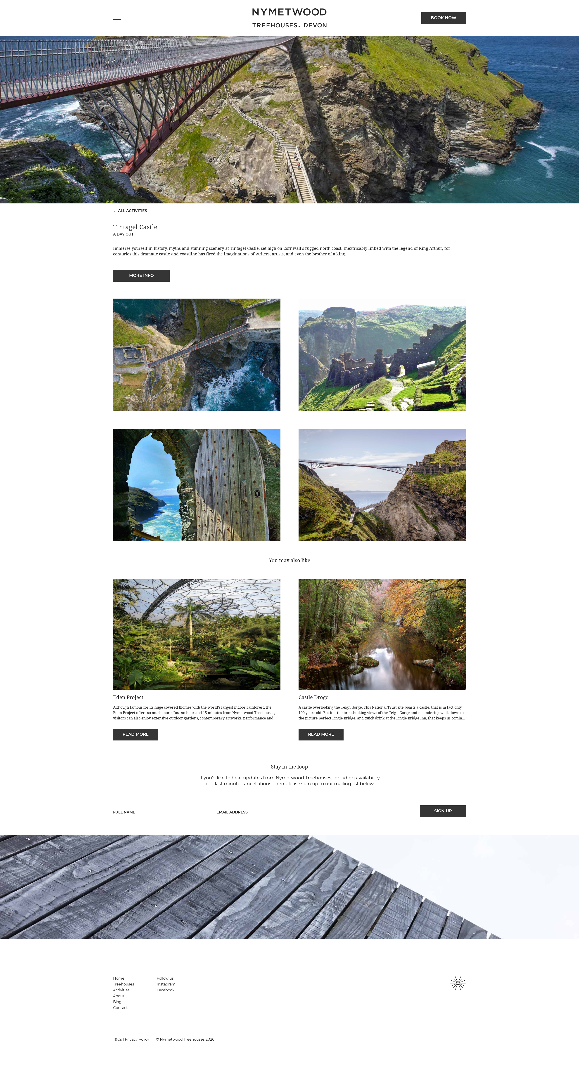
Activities (121, 990)
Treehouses (123, 984)
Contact (120, 1008)
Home (118, 978)
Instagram (166, 984)
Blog (117, 1002)
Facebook (166, 990)
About (118, 996)
